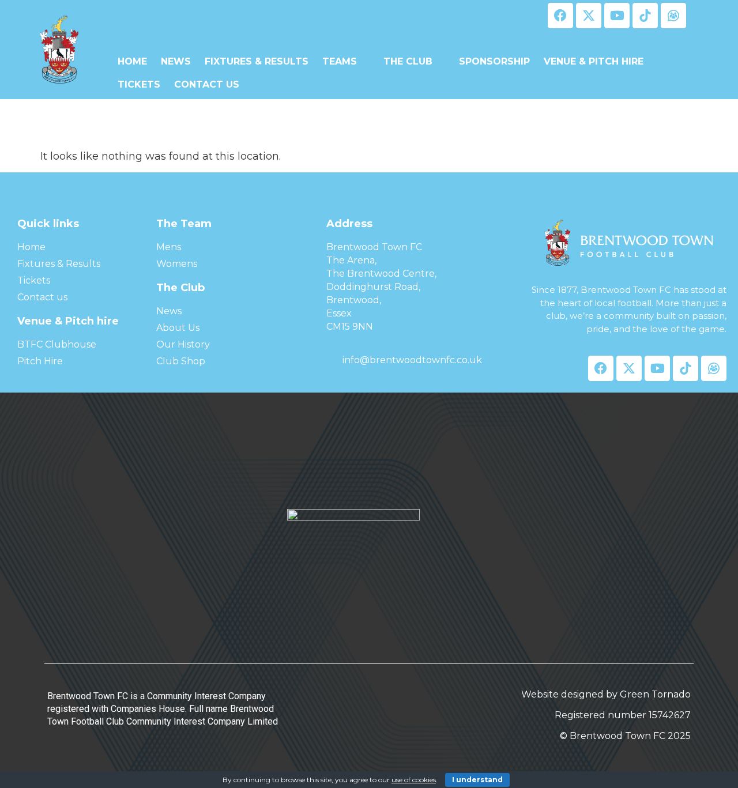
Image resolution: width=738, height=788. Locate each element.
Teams (339, 61)
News (176, 61)
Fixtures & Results (256, 61)
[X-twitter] (588, 15)
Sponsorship (494, 61)
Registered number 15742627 (623, 715)
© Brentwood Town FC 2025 (625, 735)
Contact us (206, 84)
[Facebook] (560, 15)
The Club (407, 61)
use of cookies (413, 779)
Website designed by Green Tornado (606, 694)
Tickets (139, 84)
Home (132, 61)
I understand (477, 779)
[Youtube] (617, 15)
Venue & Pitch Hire (593, 61)
